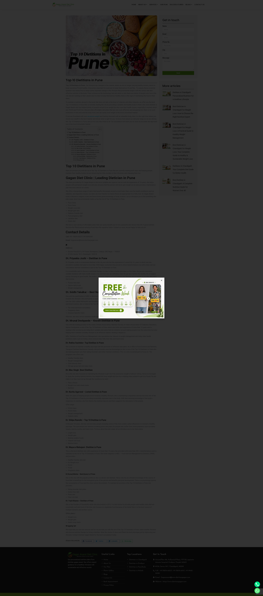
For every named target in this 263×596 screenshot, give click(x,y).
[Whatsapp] (257, 590)
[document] (131, 298)
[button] (161, 280)
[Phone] (257, 584)
